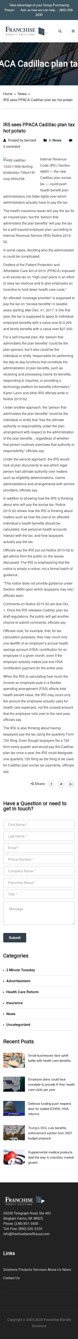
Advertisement (18, 980)
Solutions (10, 1270)
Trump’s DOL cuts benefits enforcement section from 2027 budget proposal (50, 1132)
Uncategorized (18, 1024)
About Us (54, 1270)
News (22, 93)
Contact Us (11, 1278)
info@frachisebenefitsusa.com (26, 1234)
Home (8, 93)
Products (25, 1270)
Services (40, 1270)
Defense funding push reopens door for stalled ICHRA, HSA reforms (49, 1108)
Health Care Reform (22, 991)
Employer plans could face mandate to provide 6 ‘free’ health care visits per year (51, 1084)
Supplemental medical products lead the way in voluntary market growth (51, 1157)
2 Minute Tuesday (20, 969)
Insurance (14, 1002)
